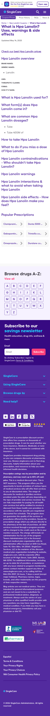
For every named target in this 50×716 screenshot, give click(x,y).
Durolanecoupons (37, 243)
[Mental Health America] (39, 623)
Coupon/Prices (8, 17)
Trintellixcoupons (37, 233)
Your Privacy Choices (14, 670)
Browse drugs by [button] (14, 393)
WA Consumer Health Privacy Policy (21, 674)
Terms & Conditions (13, 661)
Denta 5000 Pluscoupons (38, 224)
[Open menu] (45, 12)
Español (7, 656)
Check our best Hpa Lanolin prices (21, 51)
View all (9, 278)
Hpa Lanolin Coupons (18, 23)
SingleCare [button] (10, 376)
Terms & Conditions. (25, 360)
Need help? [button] (10, 401)
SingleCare (15, 703)
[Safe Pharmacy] (13, 639)
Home (4, 23)
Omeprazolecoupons (13, 243)
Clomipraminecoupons (13, 224)
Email (7, 346)
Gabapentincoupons (13, 233)
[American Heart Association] (39, 631)
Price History (24, 18)
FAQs (36, 18)
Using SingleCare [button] (14, 384)
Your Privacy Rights (13, 665)
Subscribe (38, 352)
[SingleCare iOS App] (9, 425)
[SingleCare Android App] (24, 425)
